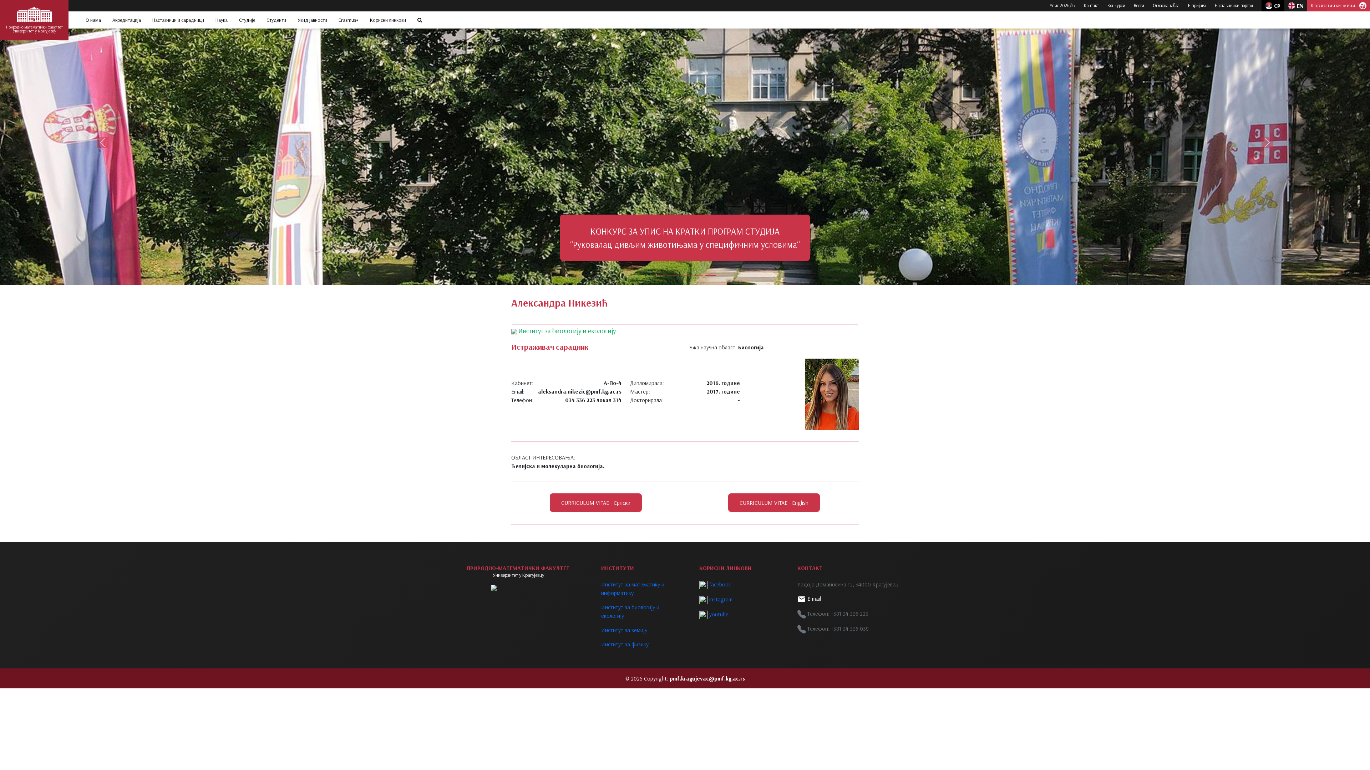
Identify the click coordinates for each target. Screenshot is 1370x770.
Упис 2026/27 (1062, 5)
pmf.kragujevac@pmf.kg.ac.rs (707, 678)
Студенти (276, 20)
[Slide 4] (697, 275)
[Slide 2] (672, 275)
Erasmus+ (349, 20)
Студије (247, 20)
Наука (221, 20)
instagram (720, 599)
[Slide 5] (710, 275)
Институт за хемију (624, 629)
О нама (93, 20)
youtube (718, 614)
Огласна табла (1166, 5)
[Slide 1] (659, 275)
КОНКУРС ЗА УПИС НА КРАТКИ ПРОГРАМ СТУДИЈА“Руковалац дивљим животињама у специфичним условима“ (677, 238)
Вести (1139, 5)
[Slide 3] (685, 275)
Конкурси (1116, 5)
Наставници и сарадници (178, 20)
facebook (719, 584)
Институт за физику (625, 644)
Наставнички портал (1234, 5)
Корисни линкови (388, 20)
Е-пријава (1197, 5)
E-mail (813, 598)
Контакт (1091, 5)
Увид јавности (312, 20)
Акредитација (126, 20)
